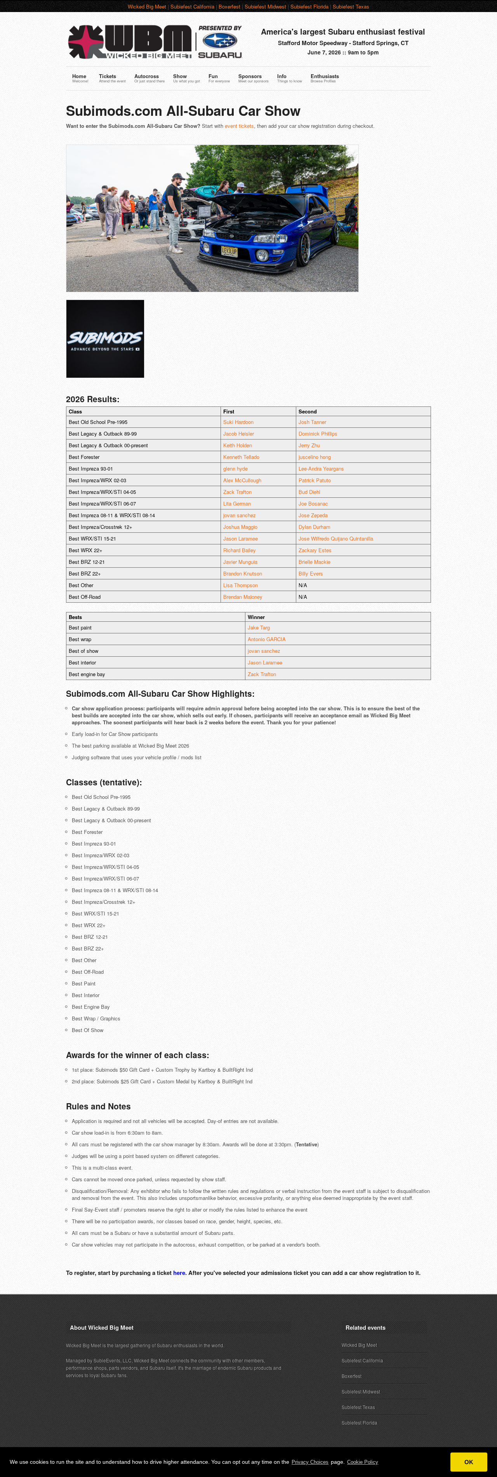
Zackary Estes (315, 550)
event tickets (239, 125)
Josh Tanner (312, 421)
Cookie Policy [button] (362, 1462)
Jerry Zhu (309, 445)
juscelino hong (315, 456)
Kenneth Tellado (241, 456)
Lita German (237, 503)
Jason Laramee (240, 538)
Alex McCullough (242, 480)
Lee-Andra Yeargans (321, 468)
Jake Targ (259, 627)
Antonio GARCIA (267, 639)
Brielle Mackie (314, 561)
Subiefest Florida (309, 6)
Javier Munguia (240, 561)
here (179, 1272)
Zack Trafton (237, 491)
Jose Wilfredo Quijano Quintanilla (336, 538)
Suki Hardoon (238, 421)
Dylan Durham (314, 526)
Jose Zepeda (313, 515)
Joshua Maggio (240, 526)
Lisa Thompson (240, 585)
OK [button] (468, 1462)
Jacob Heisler (238, 433)
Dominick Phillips (318, 433)
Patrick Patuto (315, 480)
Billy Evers (311, 573)
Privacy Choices (310, 1462)
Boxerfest (229, 6)
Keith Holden (237, 445)
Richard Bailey (239, 550)
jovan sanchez (239, 515)
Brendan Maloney (242, 596)
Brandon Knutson (242, 573)
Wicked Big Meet (147, 6)
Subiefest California (192, 6)
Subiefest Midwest (265, 6)
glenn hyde (235, 468)
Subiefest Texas (351, 6)
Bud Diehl (309, 491)
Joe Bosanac (313, 503)
